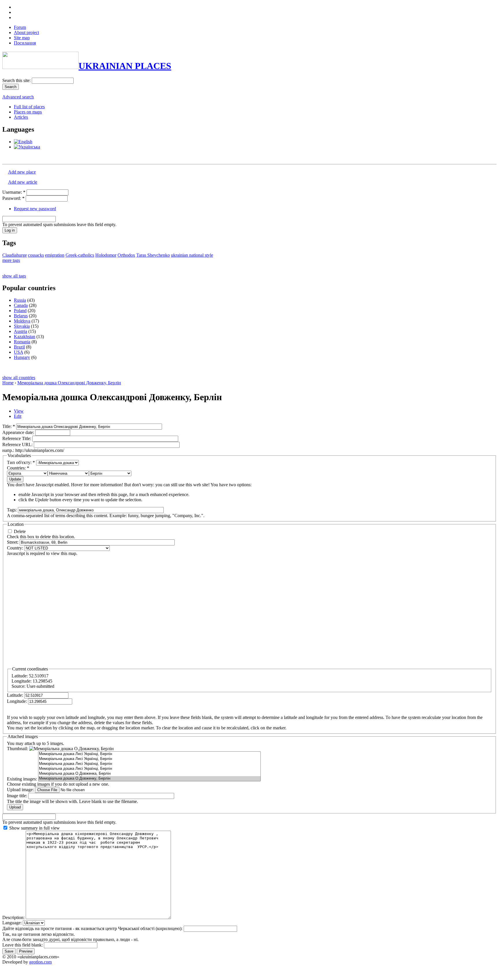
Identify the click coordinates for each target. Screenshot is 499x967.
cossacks (36, 255)
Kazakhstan (24, 336)
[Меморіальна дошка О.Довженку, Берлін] (149, 778)
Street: (13, 542)
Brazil (19, 346)
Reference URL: (18, 444)
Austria (20, 331)
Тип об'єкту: (21, 462)
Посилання (25, 42)
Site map (22, 37)
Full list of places (29, 106)
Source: (19, 686)
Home (8, 382)
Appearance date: (18, 432)
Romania (22, 341)
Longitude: (22, 681)
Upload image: (21, 789)
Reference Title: (17, 438)
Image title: (17, 795)
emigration (54, 255)
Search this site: (17, 80)
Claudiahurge (14, 255)
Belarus (21, 315)
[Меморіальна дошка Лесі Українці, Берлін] (149, 754)
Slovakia (22, 326)
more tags (11, 260)
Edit (17, 416)
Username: (13, 192)
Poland (20, 310)
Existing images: (22, 778)
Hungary (22, 357)
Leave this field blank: (23, 944)
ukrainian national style (192, 255)
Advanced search (18, 96)
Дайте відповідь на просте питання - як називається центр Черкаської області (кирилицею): (93, 928)
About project (26, 32)
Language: (12, 922)
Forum (20, 27)
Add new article (22, 182)
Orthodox (126, 255)
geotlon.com (40, 961)
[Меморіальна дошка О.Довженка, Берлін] (149, 773)
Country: (15, 547)
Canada (21, 305)
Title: (8, 426)
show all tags (14, 275)
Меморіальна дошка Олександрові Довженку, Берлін (69, 382)
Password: (13, 198)
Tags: (12, 509)
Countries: (18, 467)
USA (18, 352)
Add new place (22, 171)
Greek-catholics (80, 255)
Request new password (35, 208)
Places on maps (28, 111)
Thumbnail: (18, 748)
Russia (20, 300)
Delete (19, 531)
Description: (14, 917)
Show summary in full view (34, 828)
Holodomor (105, 255)
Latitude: (20, 675)
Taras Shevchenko (153, 255)
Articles (21, 117)
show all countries (18, 377)
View (19, 411)
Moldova (22, 320)
